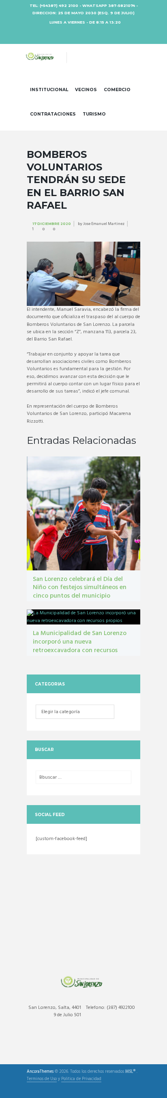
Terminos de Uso (42, 1079)
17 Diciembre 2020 (51, 224)
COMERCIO (117, 89)
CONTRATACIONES (53, 114)
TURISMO (94, 114)
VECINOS (86, 89)
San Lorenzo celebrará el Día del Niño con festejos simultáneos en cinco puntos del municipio (79, 588)
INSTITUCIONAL (49, 89)
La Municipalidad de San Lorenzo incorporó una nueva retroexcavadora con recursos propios (79, 646)
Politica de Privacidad (81, 1079)
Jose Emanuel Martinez (103, 223)
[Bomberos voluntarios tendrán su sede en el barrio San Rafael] (83, 274)
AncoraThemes (40, 1072)
